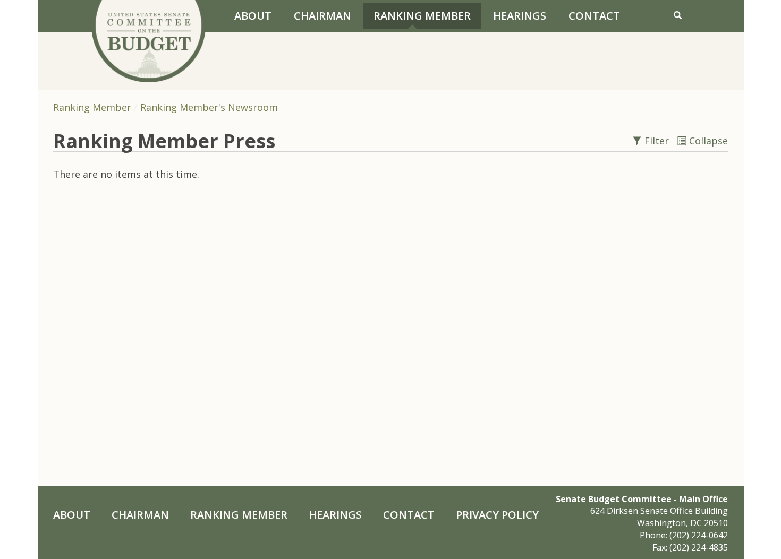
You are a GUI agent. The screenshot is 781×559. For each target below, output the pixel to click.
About (252, 15)
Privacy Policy (497, 515)
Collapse (707, 140)
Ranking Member (422, 15)
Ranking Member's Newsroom (209, 107)
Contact (594, 15)
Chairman (322, 15)
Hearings (519, 15)
